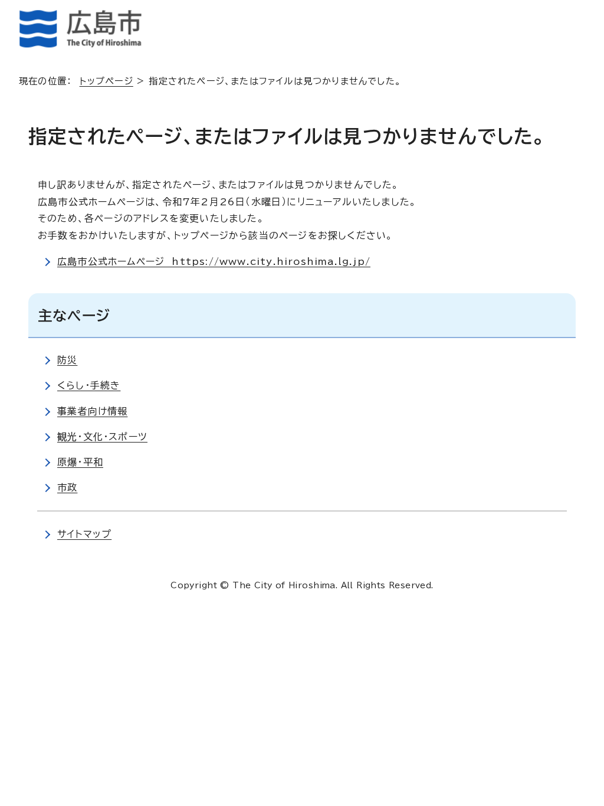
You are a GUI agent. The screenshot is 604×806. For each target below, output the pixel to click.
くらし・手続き (88, 385)
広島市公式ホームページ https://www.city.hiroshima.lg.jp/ (213, 261)
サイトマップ (84, 534)
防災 (67, 360)
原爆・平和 (80, 462)
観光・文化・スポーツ (102, 436)
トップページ (106, 81)
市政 (67, 487)
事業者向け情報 (92, 411)
